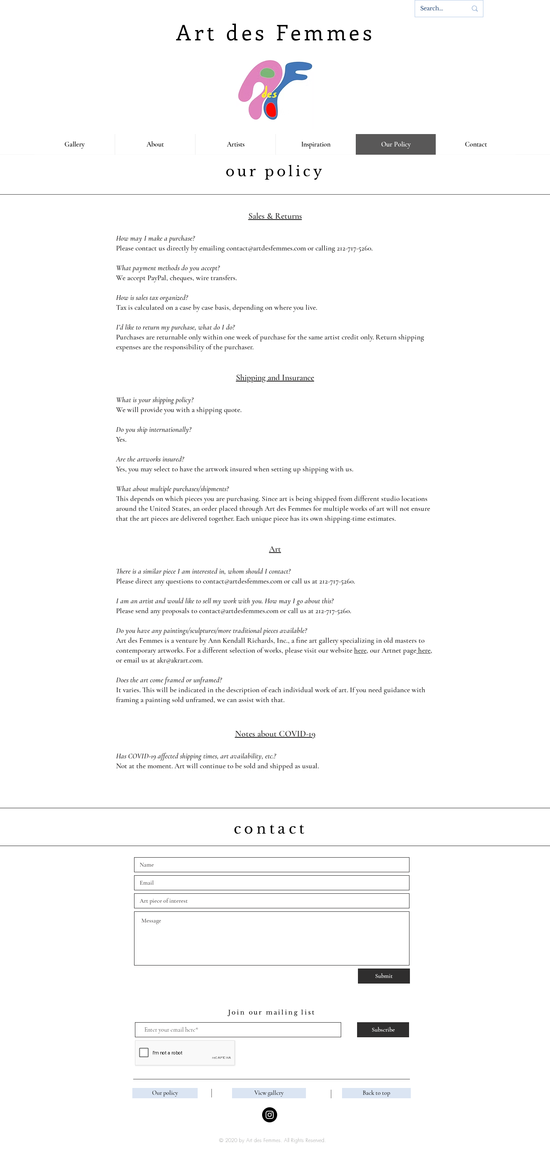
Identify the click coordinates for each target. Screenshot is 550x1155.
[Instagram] (269, 1114)
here (360, 650)
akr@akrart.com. (180, 660)
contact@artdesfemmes (259, 248)
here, (424, 650)
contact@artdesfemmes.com (242, 581)
